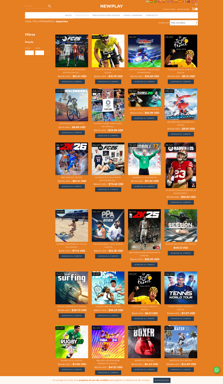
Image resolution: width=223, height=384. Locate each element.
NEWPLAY (111, 6)
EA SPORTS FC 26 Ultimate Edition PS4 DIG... (108, 178)
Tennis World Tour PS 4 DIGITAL (180, 308)
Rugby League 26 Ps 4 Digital (144, 109)
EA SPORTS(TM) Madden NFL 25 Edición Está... (181, 191)
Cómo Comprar (132, 15)
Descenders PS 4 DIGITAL (71, 123)
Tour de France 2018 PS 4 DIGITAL (181, 71)
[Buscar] (49, 6)
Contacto (152, 15)
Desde (27, 48)
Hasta (37, 48)
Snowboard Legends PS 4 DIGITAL (180, 123)
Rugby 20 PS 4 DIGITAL (72, 360)
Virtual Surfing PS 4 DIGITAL (71, 306)
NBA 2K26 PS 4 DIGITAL (71, 177)
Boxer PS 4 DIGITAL (144, 360)
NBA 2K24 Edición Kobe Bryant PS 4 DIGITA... (108, 362)
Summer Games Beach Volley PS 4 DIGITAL (71, 245)
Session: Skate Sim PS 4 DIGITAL (181, 244)
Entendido (162, 380)
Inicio (68, 15)
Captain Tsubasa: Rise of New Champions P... (144, 71)
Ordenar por (163, 23)
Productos (82, 15)
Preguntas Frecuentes (106, 15)
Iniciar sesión (183, 9)
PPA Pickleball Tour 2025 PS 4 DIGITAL (108, 245)
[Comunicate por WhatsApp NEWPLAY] (216, 369)
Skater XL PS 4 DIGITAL (181, 360)
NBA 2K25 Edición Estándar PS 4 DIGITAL (144, 254)
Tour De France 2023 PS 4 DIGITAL (108, 71)
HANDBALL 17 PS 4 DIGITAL (144, 177)
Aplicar (47, 52)
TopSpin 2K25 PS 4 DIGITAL (108, 306)
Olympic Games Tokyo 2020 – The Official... (108, 125)
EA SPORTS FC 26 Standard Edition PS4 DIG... (71, 71)
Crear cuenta (169, 9)
